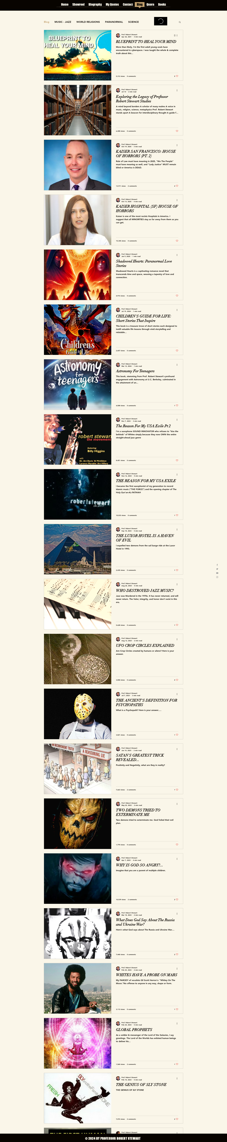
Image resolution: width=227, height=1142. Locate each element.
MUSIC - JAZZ (63, 21)
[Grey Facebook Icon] (217, 565)
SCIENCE (133, 21)
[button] (180, 22)
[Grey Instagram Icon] (217, 577)
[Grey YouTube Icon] (217, 573)
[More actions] (177, 35)
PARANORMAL (114, 21)
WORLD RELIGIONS (88, 21)
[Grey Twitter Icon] (217, 569)
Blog (46, 21)
